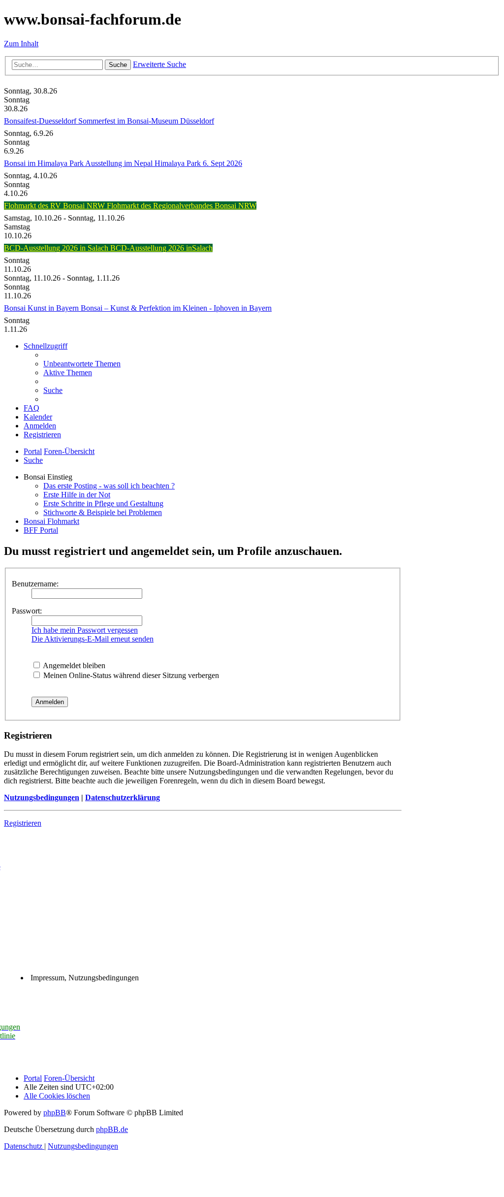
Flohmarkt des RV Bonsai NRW (55, 205)
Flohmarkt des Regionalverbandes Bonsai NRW (181, 205)
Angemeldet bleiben (73, 665)
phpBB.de (112, 1129)
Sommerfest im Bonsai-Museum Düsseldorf (146, 121)
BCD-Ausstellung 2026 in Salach (57, 248)
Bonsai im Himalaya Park (44, 163)
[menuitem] (82, 363)
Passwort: (27, 611)
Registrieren (22, 823)
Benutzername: (35, 584)
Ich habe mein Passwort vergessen (85, 630)
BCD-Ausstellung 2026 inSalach (161, 248)
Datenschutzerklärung (122, 797)
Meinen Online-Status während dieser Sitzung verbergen (130, 675)
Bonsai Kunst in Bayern (42, 308)
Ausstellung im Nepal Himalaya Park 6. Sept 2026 (163, 163)
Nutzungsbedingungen (41, 797)
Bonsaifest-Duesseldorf (41, 121)
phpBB (54, 1112)
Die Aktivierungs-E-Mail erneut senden (93, 639)
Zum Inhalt (21, 43)
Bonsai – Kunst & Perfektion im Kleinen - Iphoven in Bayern (176, 308)
